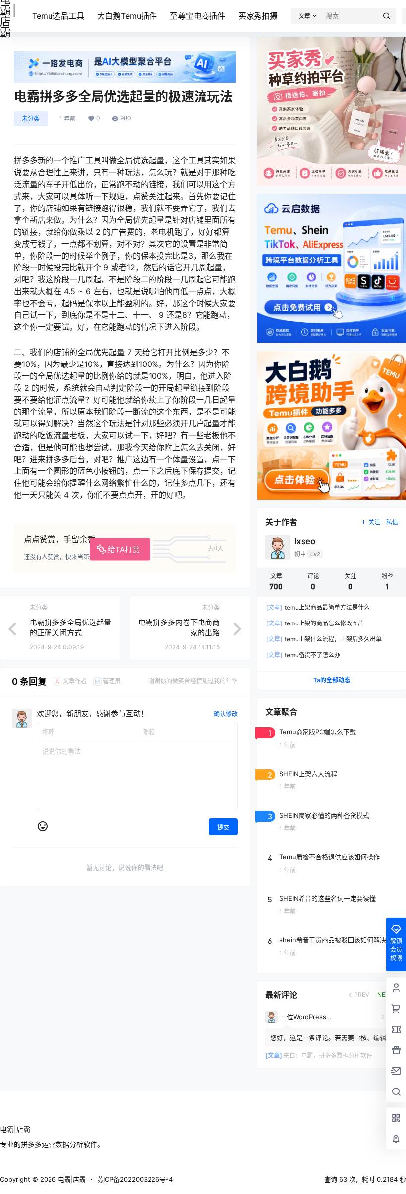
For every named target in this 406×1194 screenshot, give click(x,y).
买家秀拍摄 (258, 16)
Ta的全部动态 (331, 680)
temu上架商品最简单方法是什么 (318, 607)
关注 (374, 522)
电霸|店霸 (71, 1179)
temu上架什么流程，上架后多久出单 (324, 639)
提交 (223, 827)
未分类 (31, 118)
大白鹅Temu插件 (127, 16)
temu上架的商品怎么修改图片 (315, 623)
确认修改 (226, 714)
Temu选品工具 (58, 16)
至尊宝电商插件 (197, 16)
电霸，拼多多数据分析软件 (336, 1055)
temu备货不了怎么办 (303, 655)
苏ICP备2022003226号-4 (135, 1179)
